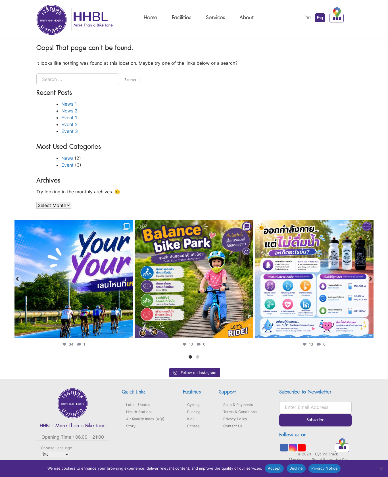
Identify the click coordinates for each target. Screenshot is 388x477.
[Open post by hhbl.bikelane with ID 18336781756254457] (73, 279)
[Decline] (381, 468)
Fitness (193, 426)
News (67, 158)
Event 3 (69, 131)
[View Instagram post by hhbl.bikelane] (127, 331)
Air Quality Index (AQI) (145, 419)
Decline (296, 468)
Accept (274, 468)
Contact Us (233, 426)
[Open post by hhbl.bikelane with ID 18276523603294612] (194, 279)
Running (194, 412)
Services (215, 18)
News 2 (69, 111)
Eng (320, 18)
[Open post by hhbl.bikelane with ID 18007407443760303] (314, 279)
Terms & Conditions (240, 412)
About (246, 18)
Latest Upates (138, 405)
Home (150, 18)
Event (67, 165)
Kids (191, 419)
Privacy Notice (324, 468)
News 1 (69, 104)
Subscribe (315, 420)
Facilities (181, 18)
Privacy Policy (235, 419)
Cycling (193, 405)
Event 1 (69, 117)
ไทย (307, 18)
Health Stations (139, 412)
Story (130, 426)
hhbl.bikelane (72, 225)
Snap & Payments (238, 405)
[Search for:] (77, 79)
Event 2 (69, 124)
